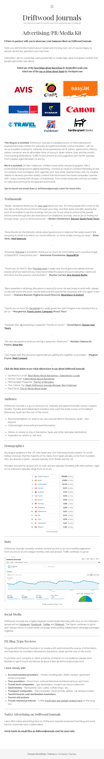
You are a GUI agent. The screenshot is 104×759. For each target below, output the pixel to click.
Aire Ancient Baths (77, 275)
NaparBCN (72, 255)
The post (19, 252)
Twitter (47, 624)
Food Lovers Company (40, 311)
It (42, 341)
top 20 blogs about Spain (51, 71)
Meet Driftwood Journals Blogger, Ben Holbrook (51, 385)
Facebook (36, 624)
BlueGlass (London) (72, 295)
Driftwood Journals (52, 17)
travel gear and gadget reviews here (63, 700)
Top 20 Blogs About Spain (33, 388)
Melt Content (19, 358)
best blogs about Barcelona (48, 67)
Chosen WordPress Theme (40, 754)
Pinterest (59, 624)
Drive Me (18, 344)
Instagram (25, 624)
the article (34, 308)
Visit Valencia (18, 238)
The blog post (40, 268)
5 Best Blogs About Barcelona (38, 378)
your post (43, 205)
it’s (21, 325)
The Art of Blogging (43, 382)
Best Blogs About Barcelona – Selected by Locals (54, 375)
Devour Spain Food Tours (85, 218)
